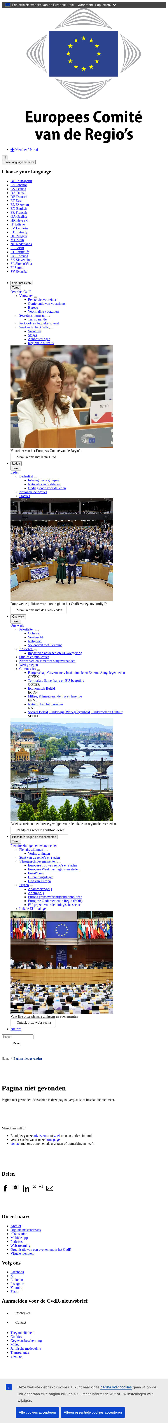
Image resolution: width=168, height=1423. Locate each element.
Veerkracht (35, 637)
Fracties (24, 496)
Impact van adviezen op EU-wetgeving (55, 653)
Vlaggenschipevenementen (37, 861)
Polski (17, 248)
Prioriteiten (27, 629)
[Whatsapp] (41, 1187)
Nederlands (21, 244)
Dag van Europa (39, 881)
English (18, 208)
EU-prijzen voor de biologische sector (54, 905)
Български (21, 181)
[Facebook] (5, 1190)
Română (19, 256)
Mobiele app (19, 1238)
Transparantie (37, 319)
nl (5, 157)
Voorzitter (26, 296)
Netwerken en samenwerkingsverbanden (47, 661)
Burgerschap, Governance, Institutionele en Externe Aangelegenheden (76, 673)
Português (19, 252)
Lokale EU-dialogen (33, 909)
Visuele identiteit (21, 1253)
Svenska (19, 271)
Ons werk (18, 616)
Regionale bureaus (41, 343)
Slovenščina (21, 264)
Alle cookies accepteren (37, 1412)
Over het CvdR (21, 283)
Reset (16, 1043)
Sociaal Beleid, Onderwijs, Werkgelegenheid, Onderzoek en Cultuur (75, 712)
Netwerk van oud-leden (44, 484)
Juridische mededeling (25, 1348)
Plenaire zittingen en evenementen (34, 836)
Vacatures (34, 331)
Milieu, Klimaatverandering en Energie (55, 696)
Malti (17, 240)
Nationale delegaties (33, 492)
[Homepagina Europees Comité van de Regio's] (84, 142)
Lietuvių (18, 232)
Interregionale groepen (43, 480)
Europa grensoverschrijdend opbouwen (55, 897)
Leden (16, 463)
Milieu (14, 1344)
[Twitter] (34, 1187)
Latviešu (19, 228)
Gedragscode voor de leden (47, 488)
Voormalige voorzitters (43, 311)
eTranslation (18, 1234)
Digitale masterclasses (25, 1230)
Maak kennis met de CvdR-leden (39, 610)
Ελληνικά (19, 204)
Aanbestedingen (39, 339)
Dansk (17, 193)
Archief (15, 1226)
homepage (53, 1139)
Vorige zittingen (39, 853)
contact (15, 1143)
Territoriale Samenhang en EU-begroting (56, 680)
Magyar (18, 236)
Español (18, 185)
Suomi (16, 267)
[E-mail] (49, 1190)
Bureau (33, 307)
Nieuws (15, 1029)
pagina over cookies (116, 1387)
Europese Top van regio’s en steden (52, 865)
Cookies (16, 1336)
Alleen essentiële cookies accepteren (93, 1412)
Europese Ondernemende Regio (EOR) (55, 901)
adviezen (39, 1136)
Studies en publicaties (34, 657)
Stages (32, 335)
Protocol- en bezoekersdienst (39, 323)
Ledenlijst (26, 476)
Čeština (18, 189)
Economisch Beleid (41, 688)
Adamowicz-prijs (40, 889)
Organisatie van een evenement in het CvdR (40, 1249)
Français (18, 212)
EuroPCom (36, 873)
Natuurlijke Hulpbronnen (45, 704)
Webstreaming (20, 1245)
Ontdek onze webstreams (34, 1022)
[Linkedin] (25, 1190)
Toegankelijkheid (22, 1333)
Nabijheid (35, 641)
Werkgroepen (28, 665)
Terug (15, 287)
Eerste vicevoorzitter (42, 299)
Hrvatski (19, 220)
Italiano (17, 224)
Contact (20, 1322)
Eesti (16, 201)
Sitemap (16, 1356)
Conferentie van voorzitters (46, 303)
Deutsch (19, 197)
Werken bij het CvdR (34, 327)
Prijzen (24, 885)
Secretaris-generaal (32, 315)
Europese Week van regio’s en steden (53, 869)
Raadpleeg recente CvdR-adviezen (41, 830)
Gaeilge (18, 216)
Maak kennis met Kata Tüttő (36, 457)
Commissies (27, 669)
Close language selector (19, 162)
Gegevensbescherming (26, 1340)
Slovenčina (20, 260)
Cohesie (33, 633)
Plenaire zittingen (31, 849)
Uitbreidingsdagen (40, 877)
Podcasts (16, 1241)
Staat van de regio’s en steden (39, 857)
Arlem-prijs (36, 893)
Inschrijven (23, 1313)
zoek (57, 1136)
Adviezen (26, 649)
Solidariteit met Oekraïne (45, 645)
